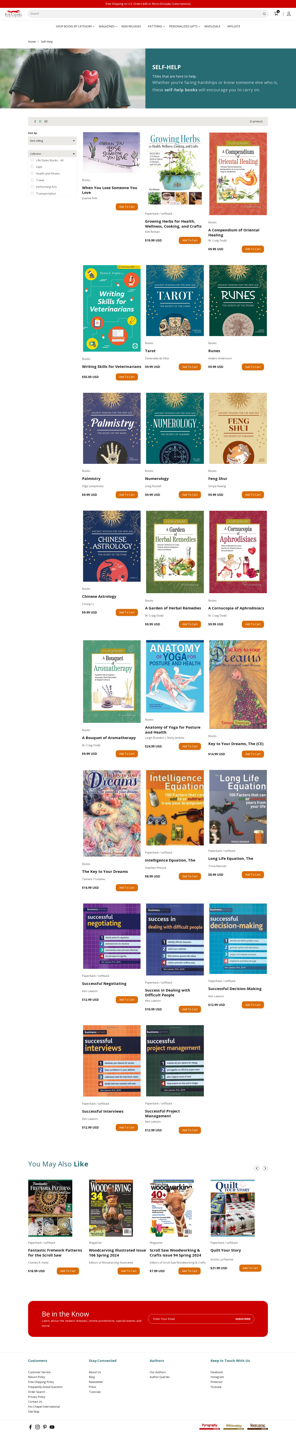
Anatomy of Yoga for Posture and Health (172, 729)
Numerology (157, 478)
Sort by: (33, 133)
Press (92, 1387)
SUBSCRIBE (243, 1318)
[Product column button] (35, 121)
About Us (95, 1372)
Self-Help (47, 42)
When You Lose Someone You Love (109, 190)
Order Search (36, 1392)
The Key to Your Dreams (105, 871)
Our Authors (158, 1372)
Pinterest (216, 1382)
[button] (74, 26)
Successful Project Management (162, 1113)
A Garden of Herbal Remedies (173, 607)
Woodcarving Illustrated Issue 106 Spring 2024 (117, 1252)
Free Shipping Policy (41, 1382)
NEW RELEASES (131, 26)
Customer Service (39, 1372)
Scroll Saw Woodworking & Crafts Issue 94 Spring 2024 (175, 1252)
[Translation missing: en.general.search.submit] (264, 14)
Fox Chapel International (44, 1406)
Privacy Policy (36, 1397)
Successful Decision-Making (235, 988)
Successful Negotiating (104, 983)
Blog (92, 1377)
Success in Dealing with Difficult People (167, 992)
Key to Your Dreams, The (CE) (235, 743)
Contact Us (35, 1402)
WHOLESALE (212, 26)
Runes (214, 350)
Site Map (33, 1411)
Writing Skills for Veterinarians (111, 366)
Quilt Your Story (226, 1250)
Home (32, 42)
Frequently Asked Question (45, 1387)
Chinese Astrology (99, 596)
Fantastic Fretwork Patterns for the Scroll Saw (55, 1252)
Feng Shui (217, 478)
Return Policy (36, 1377)
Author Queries (160, 1377)
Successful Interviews (103, 1111)
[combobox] (148, 13)
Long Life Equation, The (230, 858)
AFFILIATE (233, 26)
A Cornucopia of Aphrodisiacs (236, 607)
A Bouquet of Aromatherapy (109, 737)
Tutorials (95, 1392)
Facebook (217, 1372)
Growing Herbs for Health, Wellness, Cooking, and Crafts (173, 223)
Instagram (217, 1377)
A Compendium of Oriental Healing (233, 232)
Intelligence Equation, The (170, 860)
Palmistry (91, 478)
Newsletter (96, 1382)
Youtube (216, 1387)
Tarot (150, 350)
